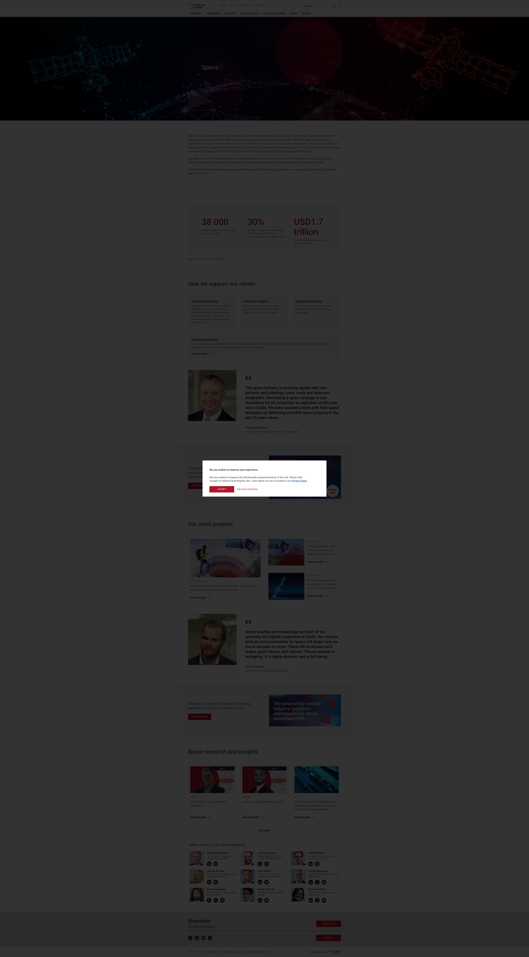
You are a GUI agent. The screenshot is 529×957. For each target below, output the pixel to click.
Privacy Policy (299, 480)
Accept (222, 489)
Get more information (247, 489)
